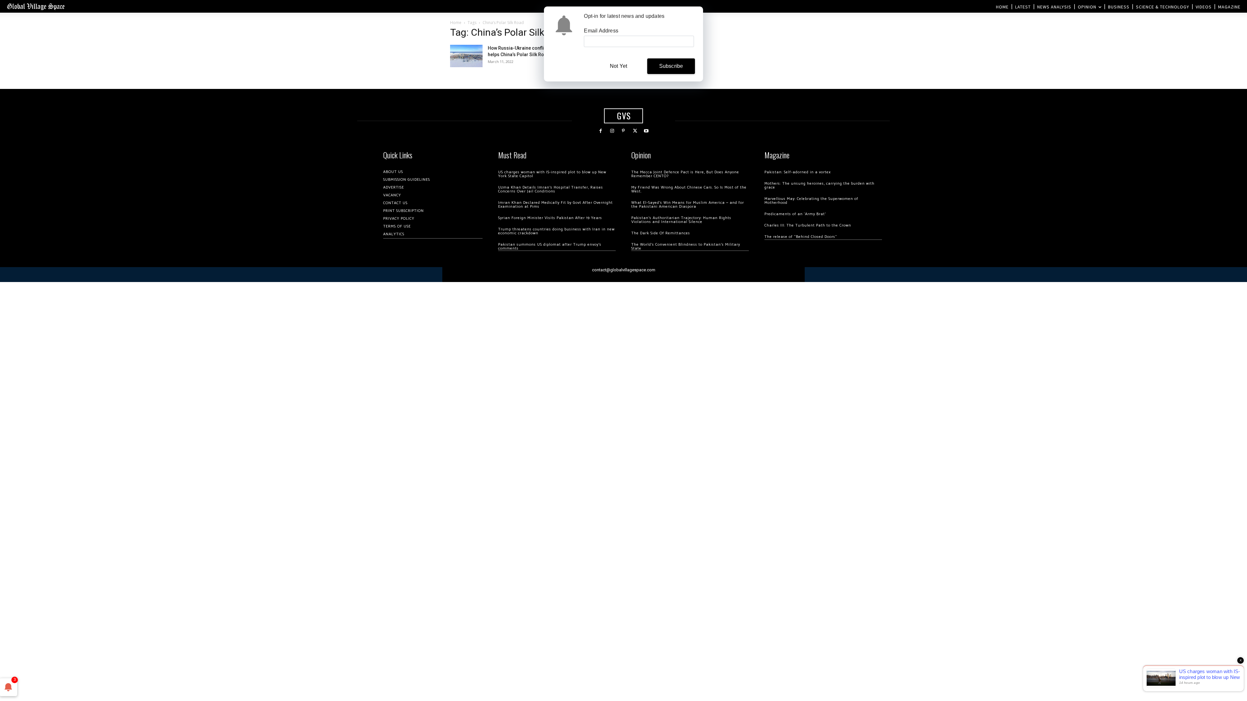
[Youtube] (646, 131)
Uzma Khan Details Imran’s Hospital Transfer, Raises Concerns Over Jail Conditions (550, 189)
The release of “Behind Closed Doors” (800, 237)
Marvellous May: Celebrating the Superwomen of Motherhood (811, 201)
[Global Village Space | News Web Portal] (35, 6)
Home (455, 22)
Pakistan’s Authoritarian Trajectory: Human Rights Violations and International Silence (681, 220)
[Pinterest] (623, 131)
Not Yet (618, 66)
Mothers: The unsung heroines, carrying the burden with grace (819, 185)
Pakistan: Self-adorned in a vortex (797, 172)
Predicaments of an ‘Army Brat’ (795, 214)
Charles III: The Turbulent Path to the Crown (807, 225)
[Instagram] (612, 131)
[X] (635, 131)
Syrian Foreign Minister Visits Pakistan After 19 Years (550, 218)
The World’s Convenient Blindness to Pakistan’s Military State (685, 246)
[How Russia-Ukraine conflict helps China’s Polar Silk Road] (466, 56)
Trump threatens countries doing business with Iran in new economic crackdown (556, 231)
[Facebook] (601, 131)
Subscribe (671, 66)
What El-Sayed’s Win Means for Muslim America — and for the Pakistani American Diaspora (687, 205)
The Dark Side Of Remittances (660, 233)
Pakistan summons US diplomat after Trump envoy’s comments (549, 246)
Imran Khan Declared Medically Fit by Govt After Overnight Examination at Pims (555, 205)
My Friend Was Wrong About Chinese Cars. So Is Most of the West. (689, 189)
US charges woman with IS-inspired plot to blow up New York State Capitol (552, 174)
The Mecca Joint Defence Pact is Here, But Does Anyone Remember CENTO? (685, 174)
